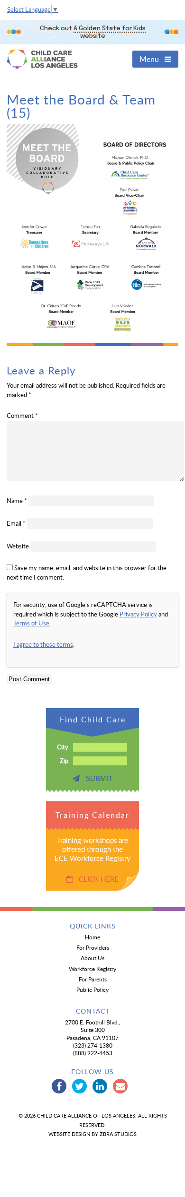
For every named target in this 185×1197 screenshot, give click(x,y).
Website (18, 546)
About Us (92, 958)
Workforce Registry (92, 968)
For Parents (93, 979)
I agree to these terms (43, 644)
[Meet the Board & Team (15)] (93, 343)
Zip (64, 760)
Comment (22, 415)
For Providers (92, 947)
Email (16, 523)
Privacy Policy (138, 614)
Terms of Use (31, 623)
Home (92, 937)
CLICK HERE (96, 879)
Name (17, 500)
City (62, 747)
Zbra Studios (118, 1133)
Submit (96, 778)
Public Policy (92, 989)
